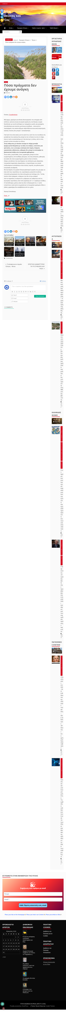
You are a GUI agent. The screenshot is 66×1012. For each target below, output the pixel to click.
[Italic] (14, 292)
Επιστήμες (61, 560)
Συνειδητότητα (13, 114)
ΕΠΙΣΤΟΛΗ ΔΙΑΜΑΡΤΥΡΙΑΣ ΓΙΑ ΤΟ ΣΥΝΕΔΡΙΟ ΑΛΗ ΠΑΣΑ (36, 266)
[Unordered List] (23, 292)
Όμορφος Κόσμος (22, 28)
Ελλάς (11, 28)
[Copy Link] (2, 20)
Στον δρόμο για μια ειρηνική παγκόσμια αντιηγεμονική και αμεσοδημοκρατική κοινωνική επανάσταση (62, 500)
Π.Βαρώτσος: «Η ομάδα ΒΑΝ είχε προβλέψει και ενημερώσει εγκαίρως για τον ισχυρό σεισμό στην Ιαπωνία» (62, 599)
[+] (35, 291)
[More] (16, 97)
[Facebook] (5, 97)
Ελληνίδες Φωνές (61, 433)
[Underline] (17, 292)
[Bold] (12, 292)
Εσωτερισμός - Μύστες (61, 270)
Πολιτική (61, 464)
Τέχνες (6, 82)
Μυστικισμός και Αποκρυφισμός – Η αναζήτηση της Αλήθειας (62, 296)
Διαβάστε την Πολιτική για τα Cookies (47, 933)
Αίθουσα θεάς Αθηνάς (56, 56)
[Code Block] (28, 292)
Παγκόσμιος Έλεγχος (61, 451)
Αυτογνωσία (61, 255)
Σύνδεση (43, 281)
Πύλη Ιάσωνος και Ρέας (11, 15)
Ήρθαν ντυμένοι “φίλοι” (38, 28)
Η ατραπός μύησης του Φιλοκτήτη (62, 216)
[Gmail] (13, 97)
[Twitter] (8, 97)
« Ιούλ (4, 957)
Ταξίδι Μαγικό (54, 28)
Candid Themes (50, 1006)
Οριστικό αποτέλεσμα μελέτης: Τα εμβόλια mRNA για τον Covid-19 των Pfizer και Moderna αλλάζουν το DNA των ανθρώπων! (62, 818)
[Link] (30, 292)
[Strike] (19, 292)
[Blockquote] (26, 292)
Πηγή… (6, 195)
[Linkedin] (11, 97)
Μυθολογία (57, 84)
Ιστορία (61, 98)
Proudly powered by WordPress (19, 1006)
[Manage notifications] (3, 1008)
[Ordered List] (21, 292)
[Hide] (1, 23)
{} (32, 291)
